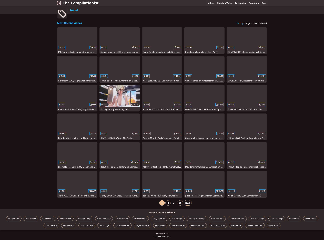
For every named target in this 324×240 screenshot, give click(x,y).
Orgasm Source (142, 225)
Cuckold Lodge (140, 218)
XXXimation (273, 225)
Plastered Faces (178, 225)
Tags (264, 3)
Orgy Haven (160, 225)
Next (187, 203)
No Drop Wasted (122, 225)
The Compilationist (81, 3)
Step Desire (236, 225)
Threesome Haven (254, 225)
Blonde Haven (65, 218)
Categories (240, 3)
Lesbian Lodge (277, 218)
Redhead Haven (198, 225)
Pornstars (254, 3)
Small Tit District (218, 225)
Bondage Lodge (84, 218)
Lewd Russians (87, 225)
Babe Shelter (47, 218)
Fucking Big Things (197, 218)
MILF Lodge (104, 225)
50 (180, 203)
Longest (248, 23)
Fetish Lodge (177, 218)
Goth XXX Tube (217, 218)
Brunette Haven (104, 218)
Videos (211, 3)
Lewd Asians (310, 218)
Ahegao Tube (13, 218)
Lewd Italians (51, 225)
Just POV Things (257, 218)
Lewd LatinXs (68, 225)
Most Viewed (260, 23)
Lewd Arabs (294, 218)
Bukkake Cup (122, 218)
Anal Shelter (31, 218)
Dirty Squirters (159, 218)
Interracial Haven (237, 218)
